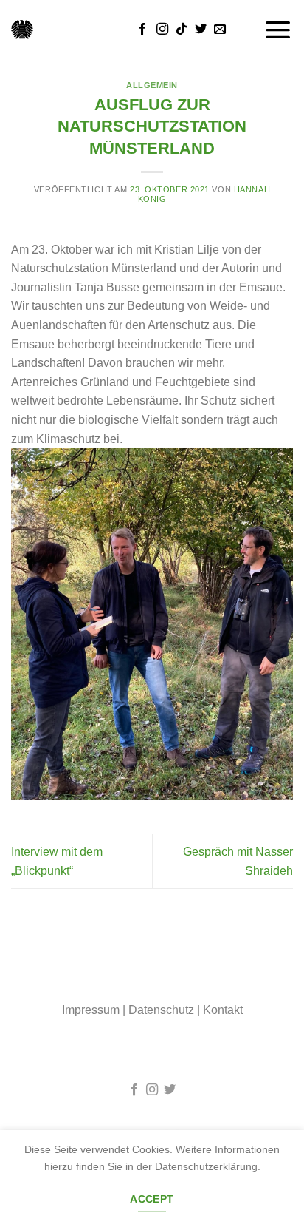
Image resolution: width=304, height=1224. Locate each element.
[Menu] (278, 29)
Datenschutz (161, 1010)
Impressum (91, 1010)
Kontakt (223, 1010)
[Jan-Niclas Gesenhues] (22, 29)
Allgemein (152, 85)
